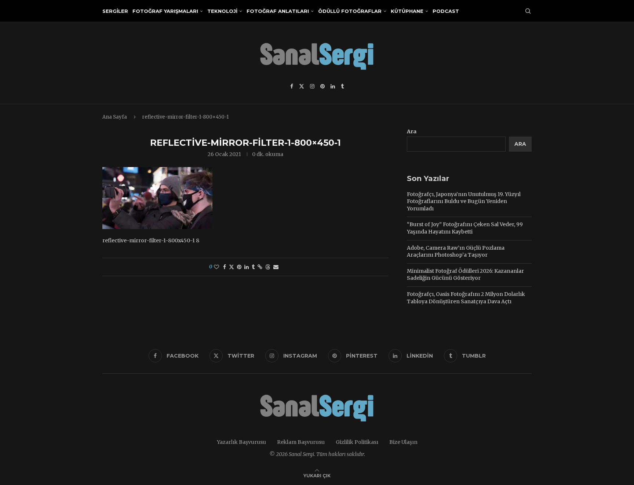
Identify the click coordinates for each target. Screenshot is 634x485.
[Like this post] (216, 267)
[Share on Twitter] (231, 267)
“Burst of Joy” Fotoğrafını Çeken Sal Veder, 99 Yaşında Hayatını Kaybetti (465, 228)
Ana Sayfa (114, 117)
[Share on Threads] (267, 267)
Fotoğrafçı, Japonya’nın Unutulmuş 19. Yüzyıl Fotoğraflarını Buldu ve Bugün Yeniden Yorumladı (464, 201)
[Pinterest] (322, 86)
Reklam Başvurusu (301, 442)
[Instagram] (312, 86)
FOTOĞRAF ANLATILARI (278, 11)
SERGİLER (115, 11)
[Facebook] (291, 86)
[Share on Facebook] (224, 267)
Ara (411, 131)
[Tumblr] (342, 86)
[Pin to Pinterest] (239, 267)
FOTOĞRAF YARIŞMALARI (165, 11)
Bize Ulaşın (403, 442)
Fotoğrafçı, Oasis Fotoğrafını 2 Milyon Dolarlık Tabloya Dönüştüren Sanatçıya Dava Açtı (466, 298)
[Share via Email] (275, 267)
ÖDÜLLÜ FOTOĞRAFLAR (350, 11)
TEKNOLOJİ (222, 11)
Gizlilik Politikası (357, 442)
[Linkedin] (333, 86)
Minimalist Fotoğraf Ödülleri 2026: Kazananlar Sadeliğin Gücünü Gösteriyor (465, 275)
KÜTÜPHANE (407, 11)
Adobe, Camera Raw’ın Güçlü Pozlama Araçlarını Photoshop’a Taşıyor (455, 251)
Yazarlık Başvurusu (241, 442)
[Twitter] (301, 86)
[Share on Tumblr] (253, 267)
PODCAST (446, 11)
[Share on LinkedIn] (246, 267)
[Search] (528, 11)
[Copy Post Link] (260, 267)
